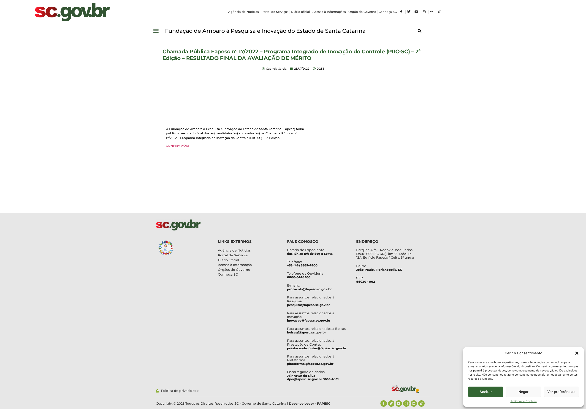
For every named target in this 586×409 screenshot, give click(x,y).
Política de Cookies (523, 401)
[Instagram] (406, 403)
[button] (577, 353)
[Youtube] (399, 403)
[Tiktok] (421, 403)
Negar (523, 392)
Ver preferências (561, 392)
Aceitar (486, 392)
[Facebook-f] (383, 403)
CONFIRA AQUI (177, 145)
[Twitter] (391, 403)
